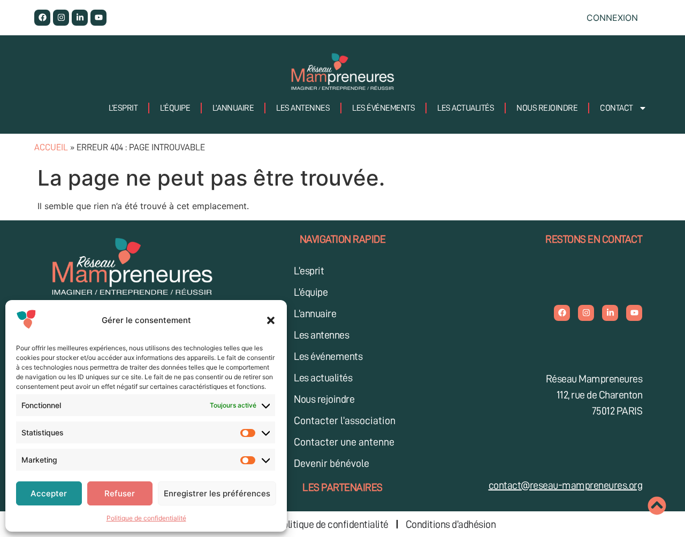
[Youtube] (98, 18)
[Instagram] (61, 18)
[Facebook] (42, 18)
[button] (270, 320)
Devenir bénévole (331, 463)
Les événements (383, 108)
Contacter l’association (344, 420)
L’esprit (123, 108)
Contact (616, 108)
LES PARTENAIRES (342, 487)
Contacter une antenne (344, 441)
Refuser (119, 493)
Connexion (612, 17)
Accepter (49, 493)
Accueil (51, 147)
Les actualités (465, 108)
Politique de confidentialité (146, 518)
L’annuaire (233, 108)
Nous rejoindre (546, 108)
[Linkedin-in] (80, 18)
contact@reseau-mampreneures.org (566, 485)
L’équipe (175, 108)
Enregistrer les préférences (217, 493)
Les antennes (303, 108)
